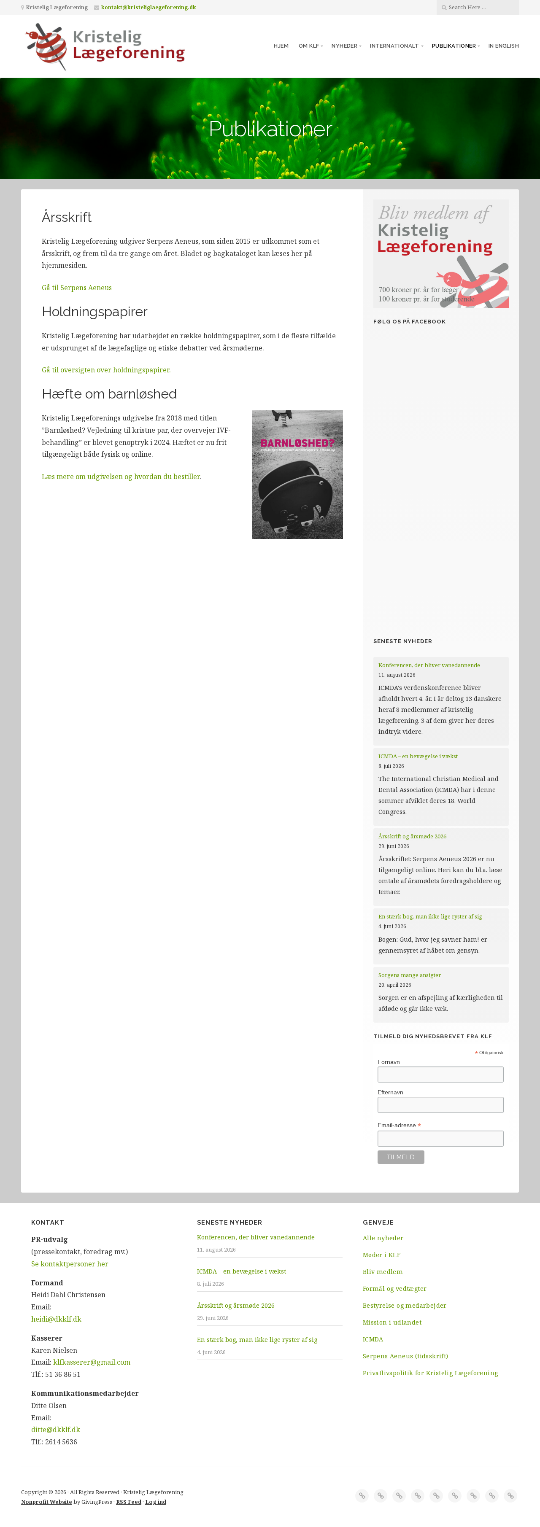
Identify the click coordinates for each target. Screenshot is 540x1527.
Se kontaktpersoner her (69, 1263)
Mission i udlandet (392, 1322)
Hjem (281, 46)
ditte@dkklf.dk (55, 1429)
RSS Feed (128, 1501)
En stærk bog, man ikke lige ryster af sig (430, 916)
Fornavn (389, 1061)
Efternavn (390, 1092)
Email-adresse (399, 1125)
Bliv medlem (383, 1272)
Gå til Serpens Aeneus (77, 287)
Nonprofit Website (46, 1501)
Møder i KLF (381, 1255)
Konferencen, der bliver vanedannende (429, 665)
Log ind (155, 1501)
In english (504, 46)
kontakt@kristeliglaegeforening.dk (148, 7)
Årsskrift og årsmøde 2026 (412, 836)
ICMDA (373, 1339)
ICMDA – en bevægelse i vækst (418, 756)
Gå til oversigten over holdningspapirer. (106, 369)
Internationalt (394, 46)
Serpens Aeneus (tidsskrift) (405, 1356)
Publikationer (454, 46)
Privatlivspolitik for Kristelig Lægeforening (430, 1373)
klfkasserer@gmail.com (91, 1362)
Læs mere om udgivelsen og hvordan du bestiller (121, 476)
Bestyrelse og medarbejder (405, 1305)
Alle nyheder (383, 1238)
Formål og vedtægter (395, 1289)
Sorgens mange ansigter (409, 975)
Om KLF (309, 46)
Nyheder (344, 46)
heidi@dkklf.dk (56, 1319)
